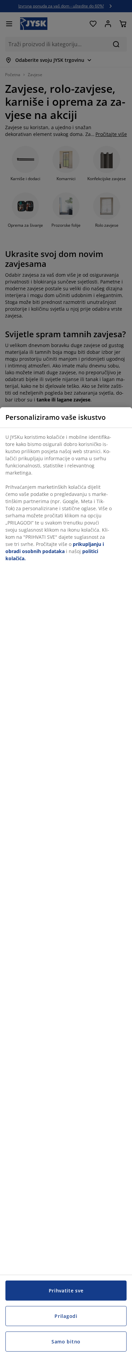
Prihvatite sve (66, 1290)
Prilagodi (65, 1316)
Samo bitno (66, 1341)
